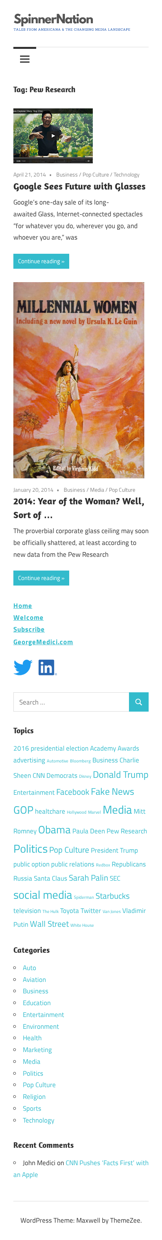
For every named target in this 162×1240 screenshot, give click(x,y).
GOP (23, 809)
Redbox (103, 865)
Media (97, 489)
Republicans (129, 864)
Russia (22, 878)
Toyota (69, 910)
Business (67, 174)
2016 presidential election (50, 748)
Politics (30, 848)
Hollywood (77, 812)
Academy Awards (114, 748)
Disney (85, 776)
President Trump (114, 850)
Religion (34, 1096)
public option (31, 864)
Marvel (94, 812)
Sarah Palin (88, 877)
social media (42, 894)
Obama (54, 829)
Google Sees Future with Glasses (79, 186)
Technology (127, 174)
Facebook (72, 791)
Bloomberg (80, 761)
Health (32, 1038)
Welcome (28, 617)
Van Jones (112, 911)
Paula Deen (88, 831)
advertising (29, 760)
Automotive (57, 761)
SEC (115, 878)
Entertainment (34, 792)
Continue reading (39, 261)
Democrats (61, 775)
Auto (29, 968)
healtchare (50, 811)
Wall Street (49, 923)
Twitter (91, 910)
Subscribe (29, 629)
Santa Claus (50, 878)
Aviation (34, 979)
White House (82, 925)
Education (37, 1003)
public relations (72, 864)
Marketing (37, 1050)
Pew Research (127, 831)
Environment (41, 1026)
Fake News (112, 791)
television (27, 910)
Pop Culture (96, 174)
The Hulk (50, 911)
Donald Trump (121, 774)
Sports (32, 1108)
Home (22, 605)
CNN (39, 775)
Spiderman (84, 897)
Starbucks (113, 895)
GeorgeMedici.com (43, 641)
